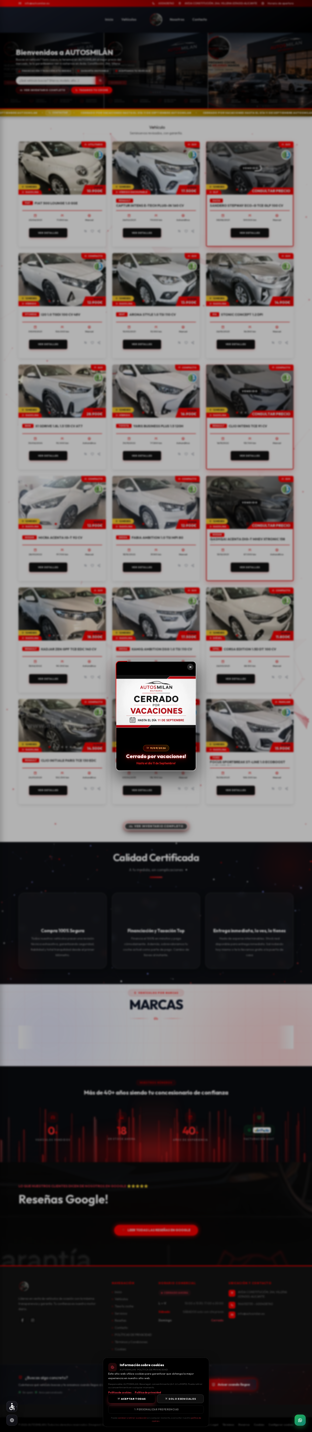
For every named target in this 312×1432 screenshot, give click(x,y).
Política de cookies (119, 1392)
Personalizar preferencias (157, 1409)
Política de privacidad (148, 1392)
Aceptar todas (133, 1398)
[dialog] (156, 716)
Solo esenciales (182, 1398)
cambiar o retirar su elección (132, 1417)
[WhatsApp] (300, 1420)
